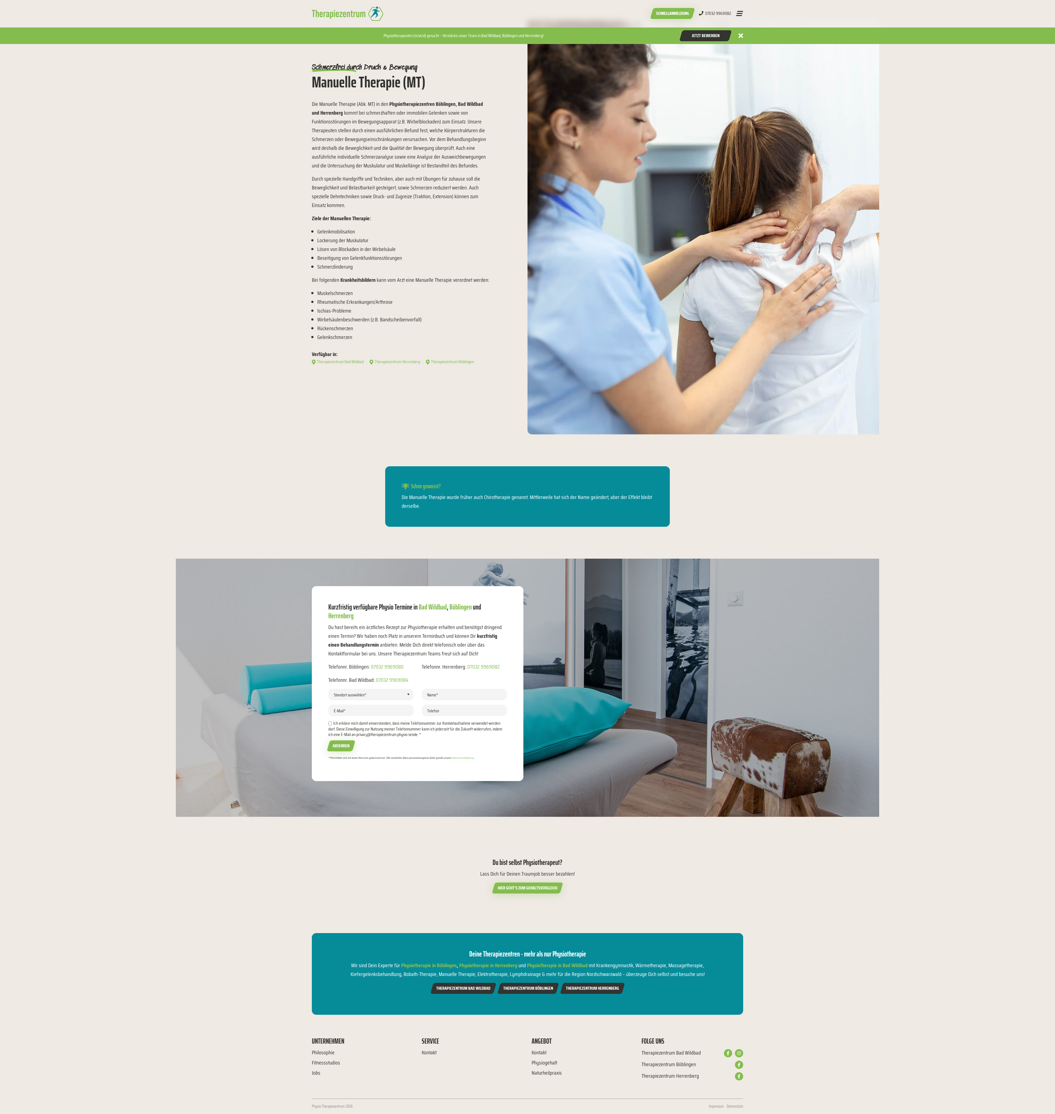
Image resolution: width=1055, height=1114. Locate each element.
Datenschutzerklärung (463, 758)
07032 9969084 (392, 679)
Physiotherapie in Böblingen (429, 965)
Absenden (341, 745)
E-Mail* (340, 710)
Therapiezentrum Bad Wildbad (463, 988)
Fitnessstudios (326, 1062)
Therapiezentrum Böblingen (528, 988)
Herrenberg (341, 615)
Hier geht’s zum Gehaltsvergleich (527, 887)
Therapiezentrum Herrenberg (592, 988)
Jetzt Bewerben (706, 35)
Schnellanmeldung (672, 13)
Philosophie (323, 1052)
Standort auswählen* (350, 694)
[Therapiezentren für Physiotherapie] (347, 13)
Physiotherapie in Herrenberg (488, 965)
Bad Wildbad (433, 607)
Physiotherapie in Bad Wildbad (557, 965)
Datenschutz (735, 1106)
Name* (432, 694)
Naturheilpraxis (547, 1072)
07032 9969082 (717, 13)
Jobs (316, 1072)
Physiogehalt (544, 1062)
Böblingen (460, 607)
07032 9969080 (387, 666)
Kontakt (429, 1052)
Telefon (433, 710)
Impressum (716, 1106)
